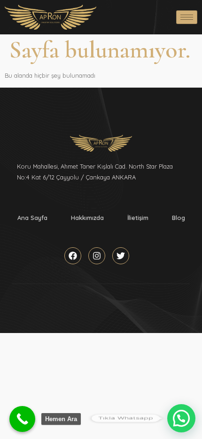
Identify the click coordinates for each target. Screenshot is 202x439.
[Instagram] (96, 255)
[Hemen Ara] (22, 419)
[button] (181, 418)
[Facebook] (72, 255)
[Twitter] (120, 255)
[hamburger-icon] (186, 17)
